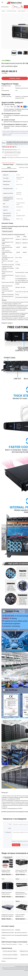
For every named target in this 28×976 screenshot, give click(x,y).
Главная (3, 11)
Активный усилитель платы (8, 935)
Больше (3, 961)
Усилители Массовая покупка (10, 958)
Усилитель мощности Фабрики (10, 954)
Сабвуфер (17, 929)
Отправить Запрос (14, 78)
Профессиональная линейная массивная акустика (13, 929)
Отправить (16, 845)
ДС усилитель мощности (21, 932)
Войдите (4, 157)
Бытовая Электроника (11, 11)
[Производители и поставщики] (14, 2)
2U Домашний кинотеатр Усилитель (8, 932)
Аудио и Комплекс (21, 11)
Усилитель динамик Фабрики (10, 951)
